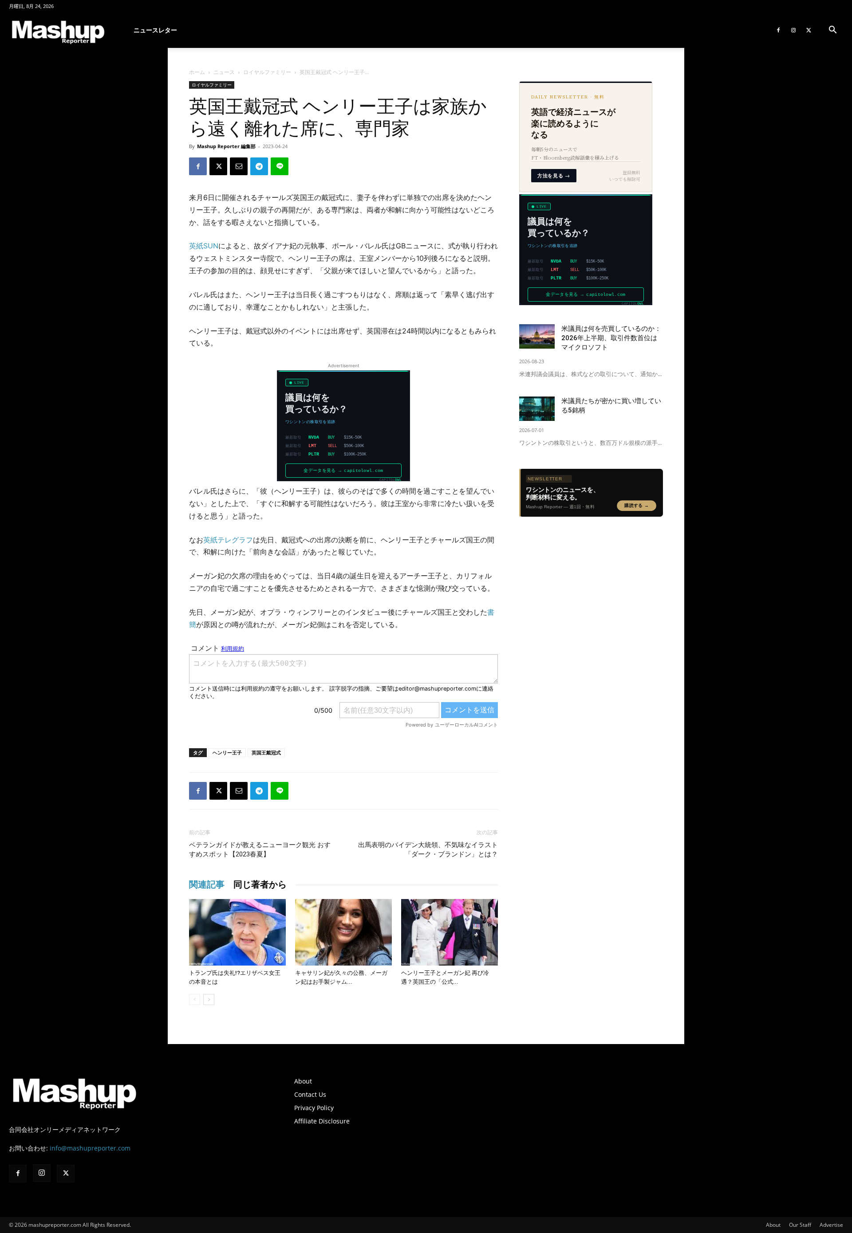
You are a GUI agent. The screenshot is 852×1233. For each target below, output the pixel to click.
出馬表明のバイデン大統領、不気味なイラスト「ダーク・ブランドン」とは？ (428, 849)
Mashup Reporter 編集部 (226, 146)
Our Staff (800, 1225)
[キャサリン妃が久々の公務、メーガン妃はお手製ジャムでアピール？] (343, 932)
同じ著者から (260, 884)
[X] (808, 30)
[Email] (239, 166)
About (303, 1081)
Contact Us (310, 1094)
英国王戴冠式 (266, 752)
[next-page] (208, 999)
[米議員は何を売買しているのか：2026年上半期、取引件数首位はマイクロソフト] (537, 336)
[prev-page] (194, 999)
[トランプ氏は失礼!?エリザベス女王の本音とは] (237, 932)
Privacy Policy (314, 1107)
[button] (832, 31)
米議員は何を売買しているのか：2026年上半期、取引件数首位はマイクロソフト (611, 338)
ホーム (197, 72)
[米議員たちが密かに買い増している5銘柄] (537, 409)
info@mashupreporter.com (90, 1148)
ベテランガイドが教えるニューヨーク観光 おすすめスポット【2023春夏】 (260, 849)
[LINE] (279, 166)
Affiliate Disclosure (322, 1121)
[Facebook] (778, 30)
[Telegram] (259, 166)
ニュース (224, 72)
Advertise (831, 1225)
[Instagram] (793, 30)
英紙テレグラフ (228, 539)
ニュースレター (155, 30)
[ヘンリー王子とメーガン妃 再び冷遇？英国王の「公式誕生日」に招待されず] (449, 932)
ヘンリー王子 (227, 752)
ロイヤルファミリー (267, 72)
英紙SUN (203, 245)
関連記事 (207, 884)
